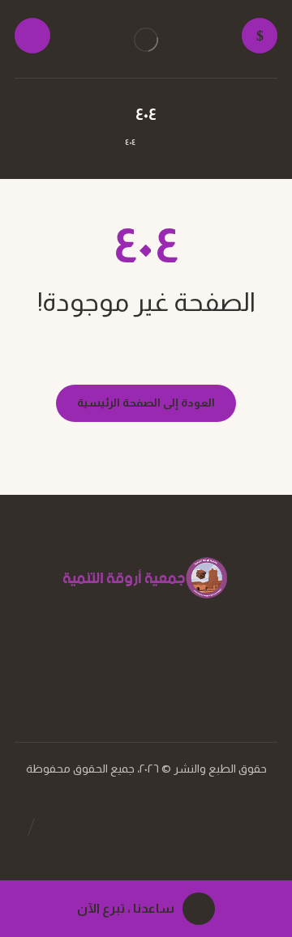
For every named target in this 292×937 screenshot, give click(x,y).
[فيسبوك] (162, 669)
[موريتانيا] (146, 39)
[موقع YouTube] (130, 669)
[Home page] (164, 142)
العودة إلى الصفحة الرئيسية (146, 402)
